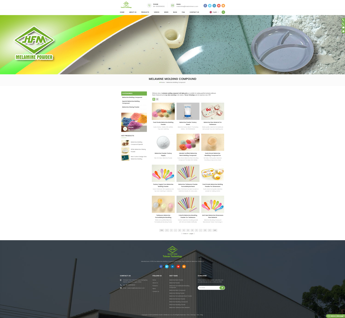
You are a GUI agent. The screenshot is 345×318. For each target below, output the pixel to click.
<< (167, 230)
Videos (156, 12)
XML (198, 315)
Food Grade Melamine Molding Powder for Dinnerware (213, 185)
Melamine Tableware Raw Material (179, 308)
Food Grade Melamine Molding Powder (163, 123)
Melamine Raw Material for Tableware (213, 123)
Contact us (194, 12)
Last (215, 230)
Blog (175, 12)
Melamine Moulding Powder (177, 305)
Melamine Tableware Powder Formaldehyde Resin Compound (188, 185)
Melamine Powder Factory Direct (188, 123)
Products (145, 12)
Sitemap (193, 315)
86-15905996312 (159, 6)
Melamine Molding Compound (132, 97)
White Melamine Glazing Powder (138, 150)
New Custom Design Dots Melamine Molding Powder (139, 158)
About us (132, 12)
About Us (155, 283)
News (166, 12)
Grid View (153, 99)
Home (122, 12)
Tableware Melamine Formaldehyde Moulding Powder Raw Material (163, 216)
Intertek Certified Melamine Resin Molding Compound (188, 154)
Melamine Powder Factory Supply (163, 154)
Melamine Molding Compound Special (137, 143)
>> (209, 230)
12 (205, 230)
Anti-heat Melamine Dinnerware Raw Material (212, 216)
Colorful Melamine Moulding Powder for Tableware (188, 216)
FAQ (183, 12)
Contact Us (156, 292)
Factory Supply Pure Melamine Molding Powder (163, 185)
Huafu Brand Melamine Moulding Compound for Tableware (213, 154)
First (162, 230)
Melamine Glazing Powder (130, 107)
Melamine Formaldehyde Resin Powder (180, 296)
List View (157, 99)
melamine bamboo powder (177, 299)
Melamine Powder (174, 283)
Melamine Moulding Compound (178, 302)
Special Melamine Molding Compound (131, 102)
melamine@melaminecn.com (187, 6)
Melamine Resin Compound (177, 290)
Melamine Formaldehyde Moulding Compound (179, 287)
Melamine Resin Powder (176, 280)
